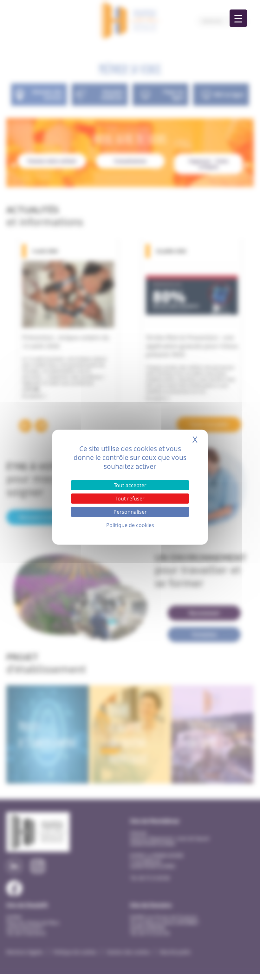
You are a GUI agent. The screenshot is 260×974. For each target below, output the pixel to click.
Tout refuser (130, 498)
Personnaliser (130, 511)
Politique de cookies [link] (130, 525)
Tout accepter (130, 485)
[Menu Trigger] (238, 18)
